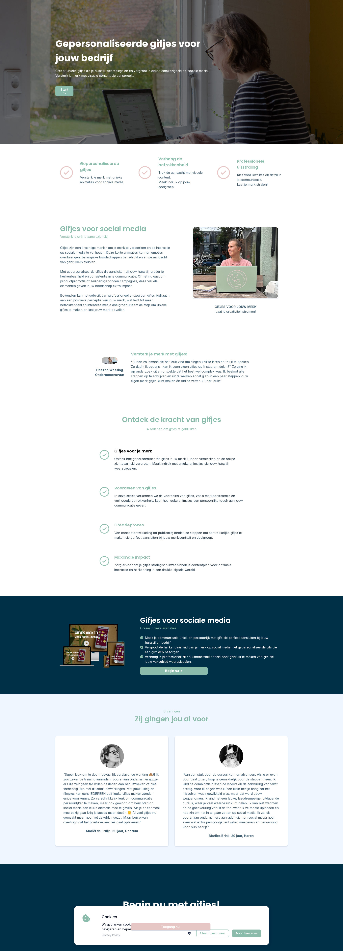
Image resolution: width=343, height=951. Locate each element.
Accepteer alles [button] (246, 933)
